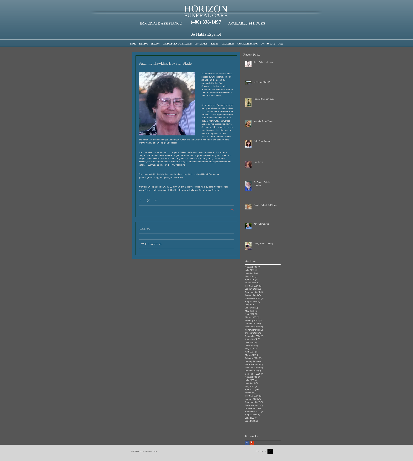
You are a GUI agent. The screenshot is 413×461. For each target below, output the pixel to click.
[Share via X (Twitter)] (148, 200)
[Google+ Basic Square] (252, 443)
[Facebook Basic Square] (247, 443)
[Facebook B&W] (270, 451)
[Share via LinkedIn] (155, 200)
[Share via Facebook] (140, 200)
